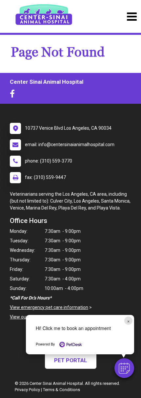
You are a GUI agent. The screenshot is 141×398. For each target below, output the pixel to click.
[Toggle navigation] (131, 16)
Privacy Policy (27, 389)
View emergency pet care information (49, 307)
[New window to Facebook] (14, 95)
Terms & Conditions (61, 389)
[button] (124, 368)
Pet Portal (70, 360)
